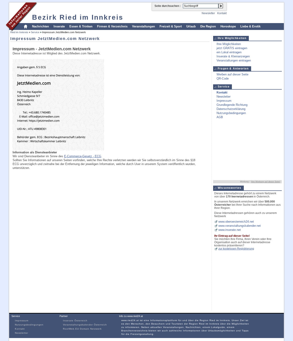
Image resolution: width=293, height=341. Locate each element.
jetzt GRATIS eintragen (232, 48)
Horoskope (228, 26)
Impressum (224, 100)
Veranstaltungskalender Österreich (85, 324)
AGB (220, 117)
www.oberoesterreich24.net (236, 221)
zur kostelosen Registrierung (236, 248)
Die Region (208, 26)
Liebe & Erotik (250, 26)
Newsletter (208, 13)
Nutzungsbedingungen (231, 113)
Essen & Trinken (80, 26)
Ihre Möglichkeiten (229, 44)
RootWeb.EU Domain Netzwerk (82, 329)
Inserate (59, 26)
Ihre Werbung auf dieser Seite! (265, 182)
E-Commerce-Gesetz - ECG (82, 156)
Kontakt (222, 13)
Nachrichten (40, 26)
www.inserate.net (229, 230)
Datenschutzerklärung (231, 109)
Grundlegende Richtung (232, 105)
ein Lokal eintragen (229, 52)
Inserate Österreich (75, 320)
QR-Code (223, 78)
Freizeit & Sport (171, 26)
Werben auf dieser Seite (232, 74)
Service (35, 32)
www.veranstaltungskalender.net (239, 225)
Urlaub (191, 26)
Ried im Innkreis (19, 32)
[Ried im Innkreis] (22, 30)
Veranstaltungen (143, 26)
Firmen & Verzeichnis (112, 26)
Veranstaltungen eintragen (234, 60)
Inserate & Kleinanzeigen (233, 56)
